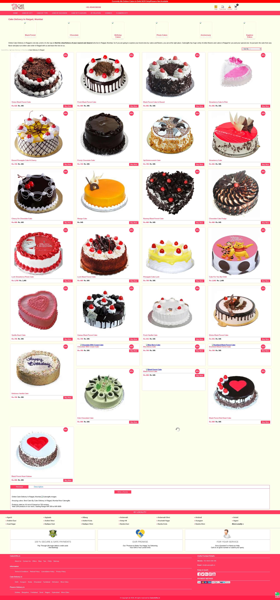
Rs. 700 (146, 280)
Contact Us (27, 561)
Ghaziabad (37, 582)
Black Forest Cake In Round (154, 102)
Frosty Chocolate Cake (86, 160)
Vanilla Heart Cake (18, 335)
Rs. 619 (14, 106)
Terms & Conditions (21, 571)
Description (38, 487)
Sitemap (56, 561)
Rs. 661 (212, 164)
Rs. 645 (21, 222)
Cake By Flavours (78, 13)
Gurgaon (23, 582)
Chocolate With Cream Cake (88, 347)
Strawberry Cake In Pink (218, 102)
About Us (18, 561)
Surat (41, 592)
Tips (44, 561)
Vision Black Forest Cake (21, 102)
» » (22, 50)
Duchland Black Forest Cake (220, 347)
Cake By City (27, 13)
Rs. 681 (146, 106)
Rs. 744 (14, 164)
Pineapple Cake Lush (151, 277)
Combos (108, 13)
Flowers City (122, 13)
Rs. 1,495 (22, 280)
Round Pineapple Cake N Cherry (24, 160)
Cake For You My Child (218, 277)
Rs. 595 (21, 164)
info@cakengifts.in (208, 565)
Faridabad (46, 582)
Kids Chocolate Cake (85, 418)
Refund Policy (35, 571)
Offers (34, 561)
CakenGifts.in (155, 598)
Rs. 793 (146, 164)
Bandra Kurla (162, 524)
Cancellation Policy (47, 571)
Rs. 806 (14, 222)
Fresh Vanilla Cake (150, 335)
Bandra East (124, 524)
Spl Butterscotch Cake (151, 160)
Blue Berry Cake (149, 347)
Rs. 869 (80, 280)
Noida (30, 582)
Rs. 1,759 (15, 280)
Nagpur (47, 592)
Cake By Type (42, 13)
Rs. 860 (146, 222)
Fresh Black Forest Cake (86, 102)
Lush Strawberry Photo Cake (23, 277)
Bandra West (200, 524)
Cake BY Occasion (59, 13)
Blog (39, 561)
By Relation (96, 13)
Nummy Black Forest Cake (153, 218)
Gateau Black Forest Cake (87, 335)
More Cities (64, 582)
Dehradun (55, 582)
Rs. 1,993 (212, 280)
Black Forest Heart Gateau (22, 476)
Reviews (19, 487)
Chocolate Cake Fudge (217, 218)
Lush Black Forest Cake (86, 277)
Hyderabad (56, 592)
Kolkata (17, 592)
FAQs (50, 561)
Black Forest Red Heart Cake (220, 418)
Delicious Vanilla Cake (20, 393)
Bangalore (25, 592)
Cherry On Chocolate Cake (22, 218)
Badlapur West (87, 524)
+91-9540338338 (93, 7)
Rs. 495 (21, 106)
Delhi (16, 582)
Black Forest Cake (150, 371)
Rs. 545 (152, 106)
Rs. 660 (80, 106)
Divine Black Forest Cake (218, 335)
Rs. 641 (146, 339)
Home (15, 13)
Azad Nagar (11, 524)
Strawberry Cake (215, 160)
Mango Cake (82, 218)
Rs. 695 (86, 280)
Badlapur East (50, 524)
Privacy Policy (61, 571)
